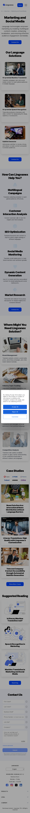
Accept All (15, 407)
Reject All (15, 412)
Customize (15, 417)
